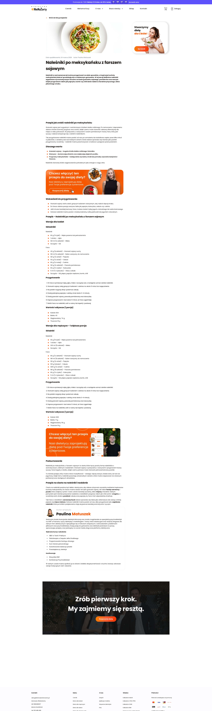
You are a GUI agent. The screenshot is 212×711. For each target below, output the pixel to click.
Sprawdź (141, 49)
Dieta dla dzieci (77, 707)
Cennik (68, 9)
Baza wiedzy (114, 9)
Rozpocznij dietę (106, 619)
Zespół (101, 697)
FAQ (100, 707)
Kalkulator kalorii (128, 697)
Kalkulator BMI (127, 707)
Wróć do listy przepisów (58, 18)
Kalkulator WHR (127, 704)
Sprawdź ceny (134, 2)
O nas (98, 9)
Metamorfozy (83, 9)
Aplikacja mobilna (104, 701)
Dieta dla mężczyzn (79, 704)
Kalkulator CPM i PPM (129, 701)
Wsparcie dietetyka (105, 704)
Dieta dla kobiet (78, 701)
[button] (39, 8)
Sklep (131, 9)
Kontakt (143, 9)
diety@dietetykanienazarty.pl (40, 698)
